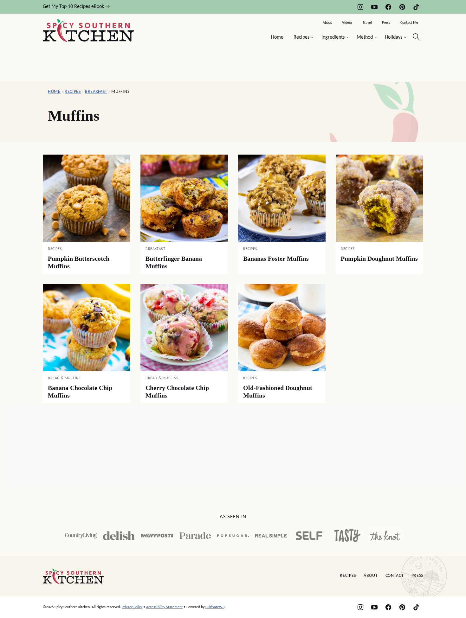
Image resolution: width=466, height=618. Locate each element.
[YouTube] (374, 7)
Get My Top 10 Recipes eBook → (76, 6)
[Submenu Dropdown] (312, 37)
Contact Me (409, 23)
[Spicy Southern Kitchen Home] (88, 30)
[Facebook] (388, 7)
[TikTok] (416, 7)
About (327, 23)
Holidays (393, 37)
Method (365, 37)
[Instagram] (360, 7)
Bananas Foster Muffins (276, 258)
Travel (367, 23)
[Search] (416, 37)
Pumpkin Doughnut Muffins (379, 258)
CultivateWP (214, 607)
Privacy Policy (132, 607)
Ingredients (333, 37)
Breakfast (96, 91)
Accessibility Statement (164, 607)
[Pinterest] (402, 7)
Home (277, 37)
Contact (394, 575)
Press (386, 23)
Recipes (301, 37)
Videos (347, 23)
